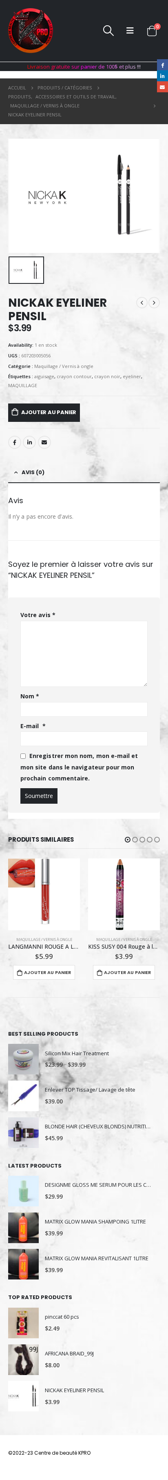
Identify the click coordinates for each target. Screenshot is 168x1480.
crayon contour (74, 376)
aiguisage (44, 376)
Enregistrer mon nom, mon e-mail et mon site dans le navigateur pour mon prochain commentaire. (79, 767)
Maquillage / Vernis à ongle (63, 366)
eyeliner (132, 376)
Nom (29, 696)
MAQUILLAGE (22, 385)
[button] (127, 840)
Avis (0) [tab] (33, 472)
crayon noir (107, 376)
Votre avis (37, 615)
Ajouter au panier (49, 412)
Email (44, 442)
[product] (44, 894)
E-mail (33, 726)
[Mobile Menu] (130, 31)
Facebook (14, 442)
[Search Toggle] (108, 30)
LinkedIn (29, 442)
